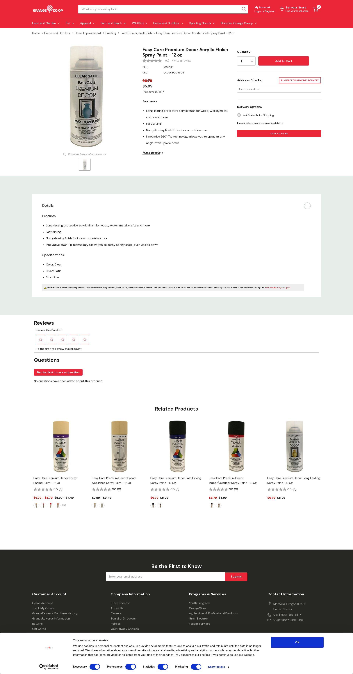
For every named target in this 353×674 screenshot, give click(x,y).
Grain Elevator (198, 618)
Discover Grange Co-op (237, 23)
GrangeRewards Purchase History (54, 613)
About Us (117, 608)
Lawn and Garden (44, 23)
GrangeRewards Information (51, 618)
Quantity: (244, 52)
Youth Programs (200, 603)
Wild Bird (138, 23)
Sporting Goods (200, 23)
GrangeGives (197, 608)
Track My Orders (43, 608)
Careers (116, 613)
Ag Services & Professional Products (213, 613)
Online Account (42, 603)
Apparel (85, 23)
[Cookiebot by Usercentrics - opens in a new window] (49, 667)
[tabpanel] (60, 470)
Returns (37, 624)
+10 (64, 504)
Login (258, 11)
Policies (116, 624)
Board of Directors (123, 618)
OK (297, 642)
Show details (216, 666)
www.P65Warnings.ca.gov (277, 287)
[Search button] (244, 9)
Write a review (181, 60)
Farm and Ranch (111, 23)
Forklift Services (199, 624)
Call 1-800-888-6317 (287, 615)
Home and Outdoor (166, 23)
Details (48, 205)
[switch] (130, 667)
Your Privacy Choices (125, 629)
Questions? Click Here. (288, 620)
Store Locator (120, 603)
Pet (68, 23)
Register (270, 11)
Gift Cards (39, 629)
